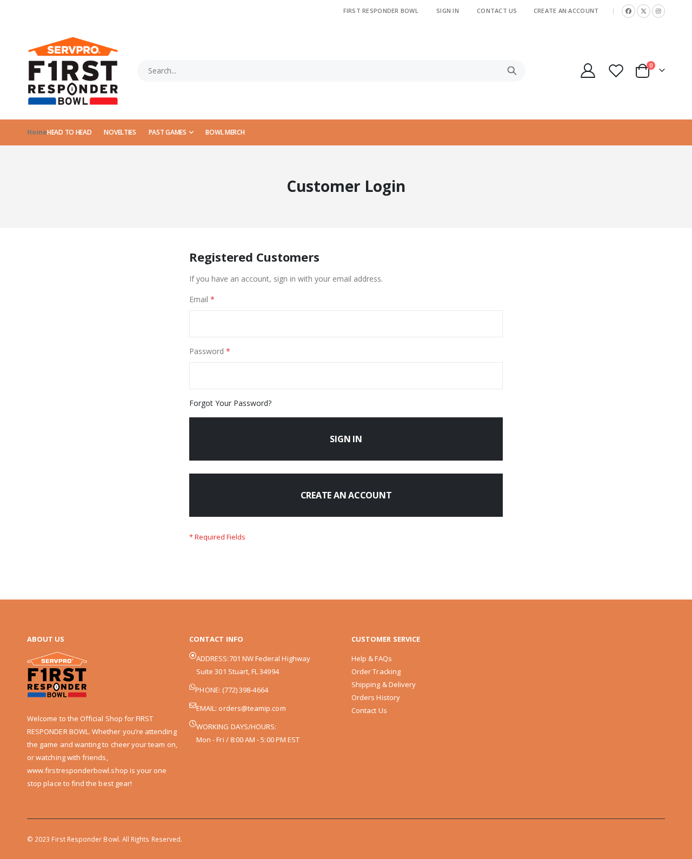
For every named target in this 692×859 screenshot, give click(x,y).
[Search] (512, 71)
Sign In (447, 10)
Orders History (375, 697)
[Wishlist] (617, 70)
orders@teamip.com (251, 708)
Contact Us (497, 10)
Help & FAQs (371, 658)
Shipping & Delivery (383, 684)
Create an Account (566, 10)
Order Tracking (376, 671)
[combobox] (331, 71)
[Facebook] (628, 11)
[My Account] (587, 70)
